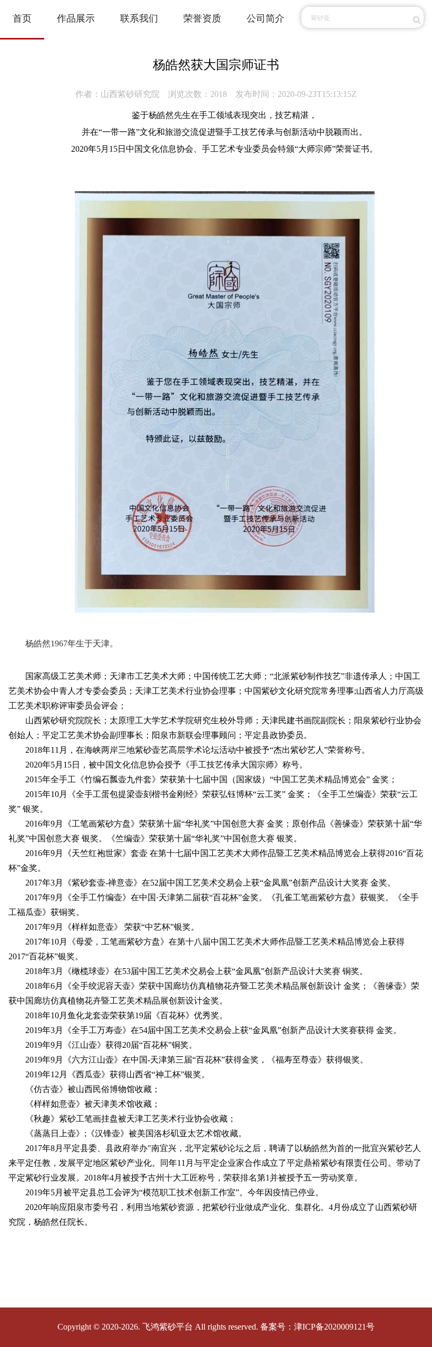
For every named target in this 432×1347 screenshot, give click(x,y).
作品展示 (76, 18)
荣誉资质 (202, 18)
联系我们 (139, 18)
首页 (22, 18)
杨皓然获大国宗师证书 (216, 65)
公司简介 (265, 18)
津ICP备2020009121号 (334, 1326)
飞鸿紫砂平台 (167, 1326)
